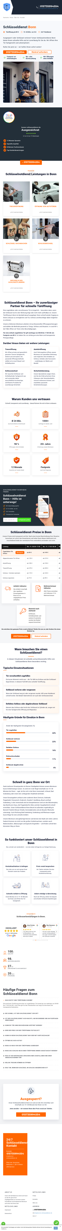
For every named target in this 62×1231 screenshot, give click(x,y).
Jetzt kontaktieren (16, 212)
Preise (11, 17)
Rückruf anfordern (40, 52)
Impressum (8, 1210)
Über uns (16, 17)
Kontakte (35, 1199)
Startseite (6, 17)
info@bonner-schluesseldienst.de (49, 8)
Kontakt (22, 17)
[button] (24, 931)
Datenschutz (8, 1213)
